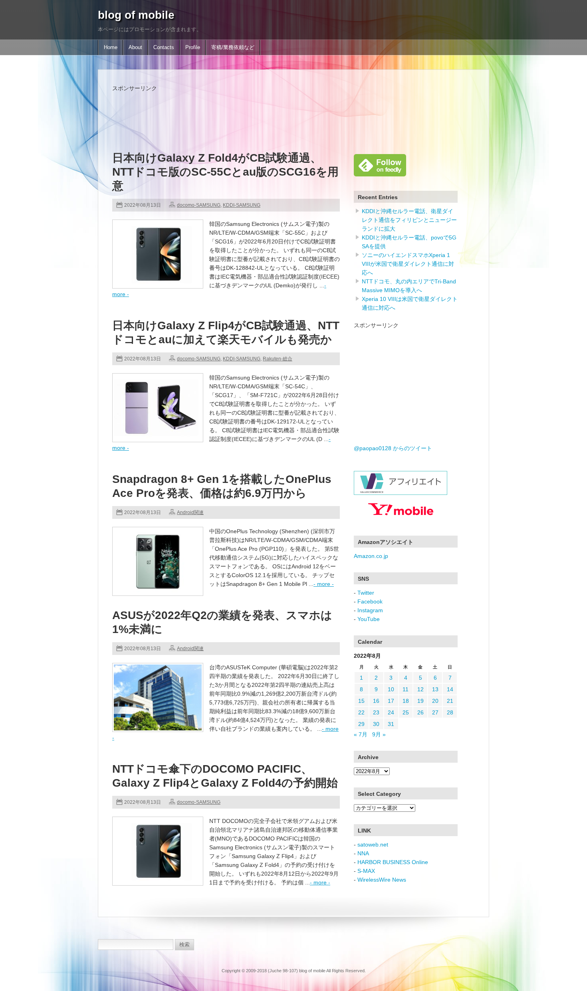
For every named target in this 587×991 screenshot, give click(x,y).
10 (391, 689)
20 (435, 701)
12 (420, 689)
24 (391, 712)
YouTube (368, 619)
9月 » (379, 734)
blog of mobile (136, 15)
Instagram (370, 610)
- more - (323, 584)
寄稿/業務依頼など (232, 47)
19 (420, 701)
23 (376, 712)
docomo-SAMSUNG (198, 205)
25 (406, 712)
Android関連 (190, 512)
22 (361, 712)
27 (435, 712)
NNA (363, 853)
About (135, 47)
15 (361, 701)
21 (450, 701)
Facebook (370, 601)
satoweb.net (372, 844)
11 (406, 689)
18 (406, 701)
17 (391, 701)
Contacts (163, 47)
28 (450, 712)
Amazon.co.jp (371, 556)
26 (420, 712)
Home (110, 47)
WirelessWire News (381, 879)
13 (435, 689)
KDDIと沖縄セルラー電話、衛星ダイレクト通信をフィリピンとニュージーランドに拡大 (409, 220)
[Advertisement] (257, 111)
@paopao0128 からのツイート (393, 448)
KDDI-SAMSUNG (241, 205)
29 (361, 724)
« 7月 (360, 734)
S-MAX (366, 871)
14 (450, 689)
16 (376, 701)
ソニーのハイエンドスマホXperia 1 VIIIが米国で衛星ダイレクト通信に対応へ (408, 264)
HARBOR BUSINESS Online (392, 862)
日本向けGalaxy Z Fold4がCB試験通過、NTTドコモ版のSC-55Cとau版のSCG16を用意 (225, 172)
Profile (192, 47)
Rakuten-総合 (277, 359)
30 (376, 724)
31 (391, 724)
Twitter (365, 592)
